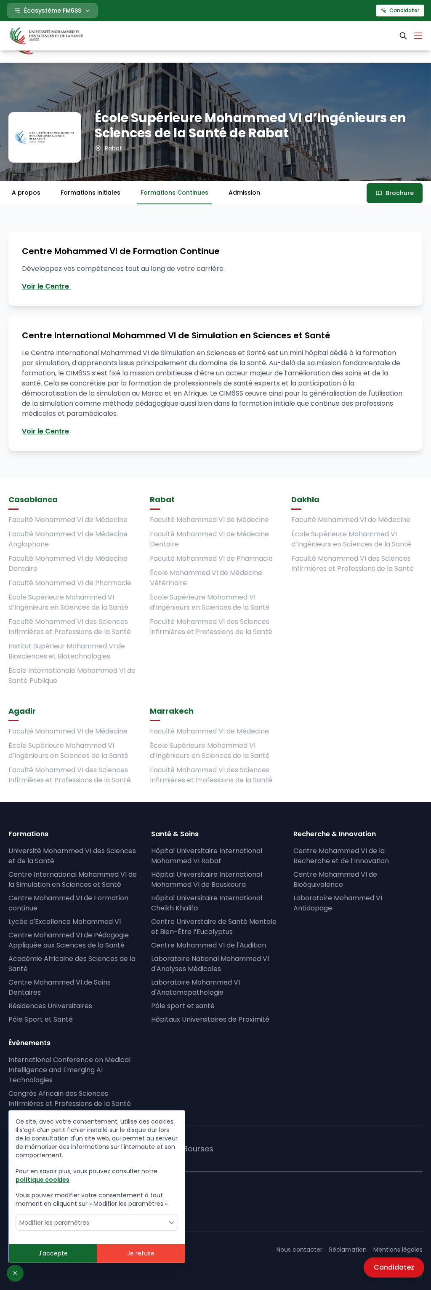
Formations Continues (174, 192)
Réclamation (348, 1249)
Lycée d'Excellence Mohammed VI (64, 921)
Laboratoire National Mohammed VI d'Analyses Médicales (210, 964)
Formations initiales (90, 192)
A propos (26, 192)
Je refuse (140, 1253)
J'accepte (53, 1253)
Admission (244, 192)
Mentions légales (398, 1249)
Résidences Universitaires (50, 1006)
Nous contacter (299, 1249)
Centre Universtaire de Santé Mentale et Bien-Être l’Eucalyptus (214, 927)
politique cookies (42, 1179)
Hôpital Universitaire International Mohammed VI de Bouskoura (206, 879)
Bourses (198, 1148)
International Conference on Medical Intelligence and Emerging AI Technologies (69, 1070)
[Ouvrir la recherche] (403, 35)
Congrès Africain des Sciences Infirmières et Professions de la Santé (69, 1098)
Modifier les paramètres (54, 1222)
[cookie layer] (15, 1273)
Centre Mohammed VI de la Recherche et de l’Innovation (341, 856)
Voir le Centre (46, 286)
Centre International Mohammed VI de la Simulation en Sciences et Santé (72, 879)
